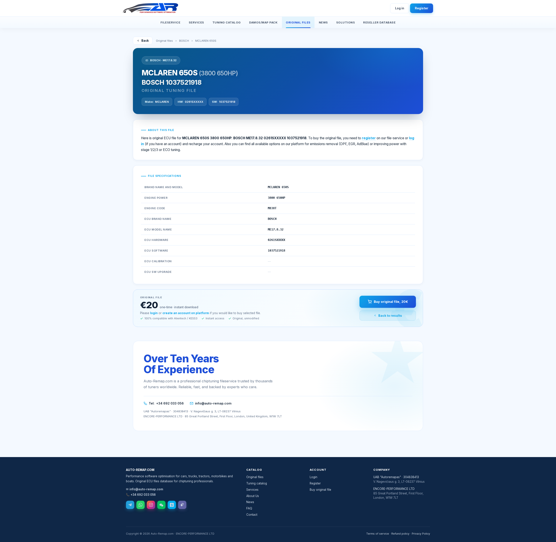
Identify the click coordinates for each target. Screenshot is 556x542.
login (154, 313)
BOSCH (184, 40)
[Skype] (172, 505)
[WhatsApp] (140, 505)
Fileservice (170, 22)
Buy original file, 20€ (391, 302)
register (369, 138)
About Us (252, 496)
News (323, 22)
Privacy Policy (421, 533)
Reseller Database (379, 22)
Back (145, 40)
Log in (399, 8)
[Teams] (182, 505)
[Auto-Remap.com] (150, 8)
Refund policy (400, 533)
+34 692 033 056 (170, 403)
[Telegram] (130, 505)
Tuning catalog (256, 483)
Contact (251, 514)
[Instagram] (151, 505)
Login (313, 477)
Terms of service (377, 533)
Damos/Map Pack (263, 22)
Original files (164, 40)
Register (421, 8)
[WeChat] (161, 505)
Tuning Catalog (226, 22)
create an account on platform (185, 313)
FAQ (249, 508)
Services (196, 22)
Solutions (345, 22)
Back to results (390, 315)
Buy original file (320, 489)
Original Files (298, 22)
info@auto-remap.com (213, 403)
